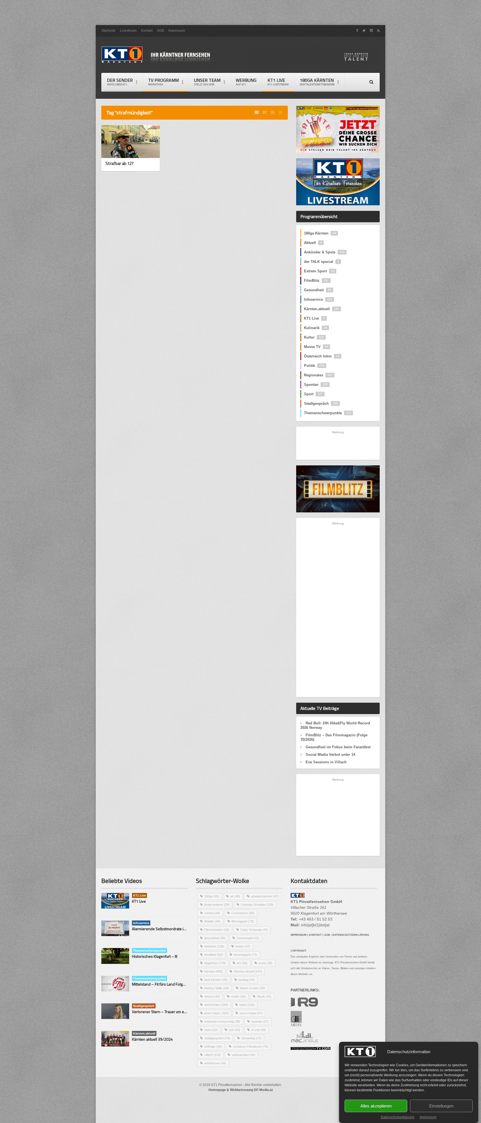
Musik (264, 996)
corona (212, 913)
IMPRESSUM (298, 935)
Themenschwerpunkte (327, 413)
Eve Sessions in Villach (326, 762)
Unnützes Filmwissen (250, 1046)
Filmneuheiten (216, 929)
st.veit (258, 1029)
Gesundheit (317, 290)
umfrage (213, 1046)
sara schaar (251, 1013)
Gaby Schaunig (254, 929)
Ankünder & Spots (324, 252)
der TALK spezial (321, 262)
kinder (242, 946)
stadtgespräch (217, 1038)
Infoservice (318, 299)
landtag (247, 979)
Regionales (318, 375)
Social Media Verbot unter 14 (330, 754)
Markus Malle (216, 988)
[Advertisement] (240, 12)
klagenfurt (215, 963)
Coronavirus (242, 913)
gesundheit (214, 938)
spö (234, 1029)
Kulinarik (315, 328)
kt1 (242, 963)
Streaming (251, 1038)
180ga (211, 896)
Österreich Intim (321, 356)
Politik (314, 366)
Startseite (108, 31)
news (247, 1004)
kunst (266, 963)
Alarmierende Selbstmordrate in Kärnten (166, 929)
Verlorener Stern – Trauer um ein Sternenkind (170, 1012)
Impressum (428, 1117)
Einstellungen (441, 1106)
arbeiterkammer (265, 896)
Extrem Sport (319, 271)
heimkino (214, 946)
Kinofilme (213, 954)
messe (212, 996)
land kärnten (215, 979)
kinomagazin (245, 954)
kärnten (213, 971)
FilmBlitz (316, 280)
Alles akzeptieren (376, 1106)
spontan (260, 1021)
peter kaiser (216, 1013)
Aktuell (313, 243)
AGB (160, 31)
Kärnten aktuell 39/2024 (152, 1039)
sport (211, 1029)
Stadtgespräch (321, 403)
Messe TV (316, 347)
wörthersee (215, 1063)
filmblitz (212, 921)
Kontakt (147, 31)
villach (212, 1055)
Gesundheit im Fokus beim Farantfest (338, 747)
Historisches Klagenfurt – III (154, 956)
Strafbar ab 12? (119, 163)
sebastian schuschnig (222, 1021)
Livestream (128, 31)
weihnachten (243, 1055)
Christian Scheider (257, 904)
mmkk (238, 996)
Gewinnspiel (248, 938)
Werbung (246, 82)
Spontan (316, 384)
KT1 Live (278, 82)
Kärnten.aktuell (321, 309)
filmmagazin (243, 921)
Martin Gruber (252, 988)
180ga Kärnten (320, 233)
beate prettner (217, 904)
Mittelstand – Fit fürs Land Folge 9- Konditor (168, 984)
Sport (313, 394)
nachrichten (216, 1004)
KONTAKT (315, 935)
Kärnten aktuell (248, 971)
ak (235, 896)
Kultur (314, 337)
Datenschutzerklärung (397, 1117)
